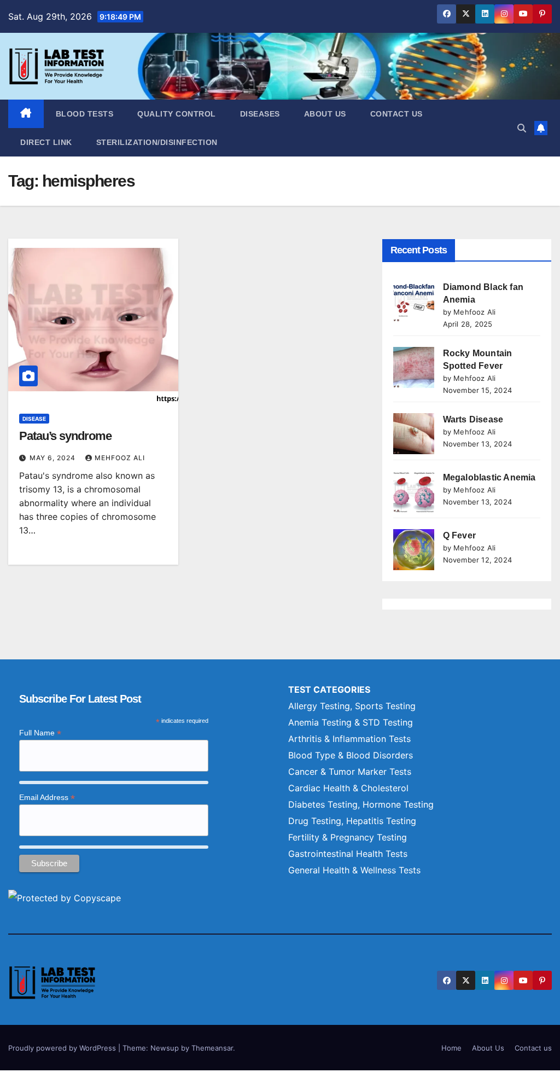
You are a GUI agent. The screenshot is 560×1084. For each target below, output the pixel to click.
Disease (34, 418)
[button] (521, 128)
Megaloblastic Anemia (489, 477)
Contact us (396, 113)
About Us (325, 113)
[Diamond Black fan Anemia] (413, 301)
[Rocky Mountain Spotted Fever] (413, 367)
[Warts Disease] (413, 433)
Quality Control (176, 113)
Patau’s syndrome (65, 436)
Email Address (47, 797)
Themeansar (212, 1048)
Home (451, 1048)
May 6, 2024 (54, 458)
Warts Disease (473, 419)
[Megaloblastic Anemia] (413, 491)
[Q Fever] (413, 549)
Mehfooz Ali (120, 458)
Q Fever (459, 535)
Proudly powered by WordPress (63, 1048)
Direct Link (46, 142)
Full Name (40, 733)
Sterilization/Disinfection (157, 142)
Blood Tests (85, 113)
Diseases (260, 113)
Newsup (164, 1048)
